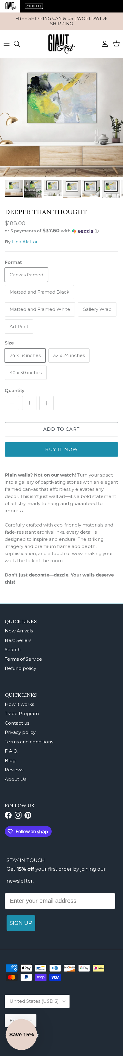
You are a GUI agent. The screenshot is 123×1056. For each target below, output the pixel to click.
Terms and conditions (29, 742)
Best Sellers (18, 640)
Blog (10, 760)
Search (13, 649)
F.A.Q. (11, 751)
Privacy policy (20, 732)
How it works (19, 704)
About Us (15, 779)
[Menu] (6, 43)
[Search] (19, 43)
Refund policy (20, 668)
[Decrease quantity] (12, 403)
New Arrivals (19, 631)
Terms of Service (23, 659)
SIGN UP (21, 923)
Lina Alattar (25, 242)
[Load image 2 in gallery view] (61, 117)
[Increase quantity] (46, 403)
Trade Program (22, 713)
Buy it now (61, 449)
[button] (61, 231)
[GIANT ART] (61, 44)
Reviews (14, 770)
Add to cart (61, 429)
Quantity (14, 390)
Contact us (17, 723)
